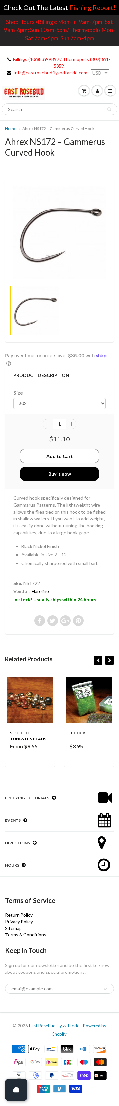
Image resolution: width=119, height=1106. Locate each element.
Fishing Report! (92, 7)
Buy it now (59, 474)
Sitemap (13, 928)
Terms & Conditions (25, 934)
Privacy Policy (19, 921)
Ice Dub (77, 732)
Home (10, 128)
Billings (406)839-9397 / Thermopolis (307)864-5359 (61, 63)
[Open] (16, 1090)
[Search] (109, 109)
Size (18, 393)
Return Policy (19, 915)
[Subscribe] (105, 989)
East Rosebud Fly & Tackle (54, 1025)
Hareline (40, 591)
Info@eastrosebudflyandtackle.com (50, 72)
